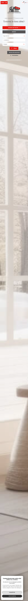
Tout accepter (12, 596)
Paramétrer (12, 592)
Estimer (14, 31)
